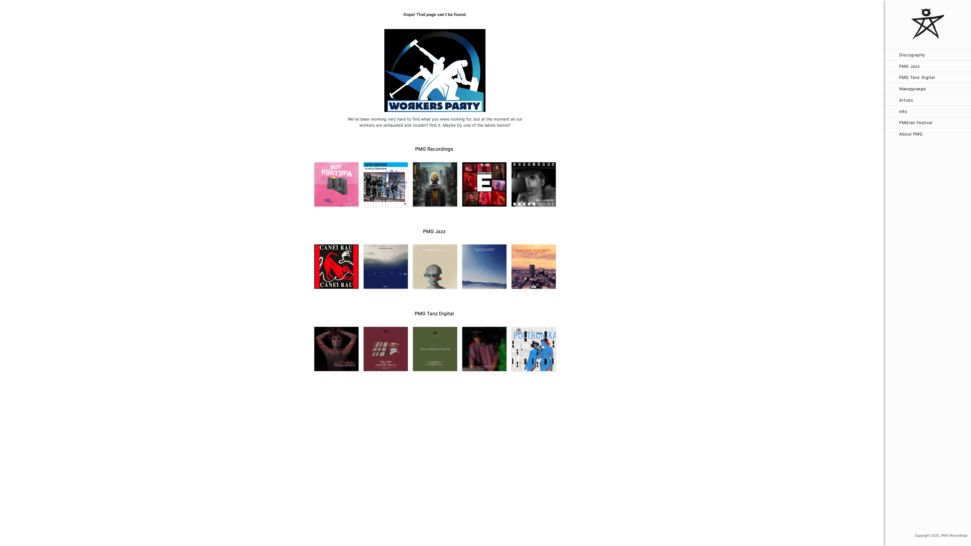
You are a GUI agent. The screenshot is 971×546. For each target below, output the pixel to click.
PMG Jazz (909, 66)
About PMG (911, 133)
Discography (912, 54)
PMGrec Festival (916, 122)
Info (903, 111)
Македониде (912, 88)
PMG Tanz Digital (917, 77)
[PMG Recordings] (928, 24)
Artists (906, 100)
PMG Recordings (434, 149)
